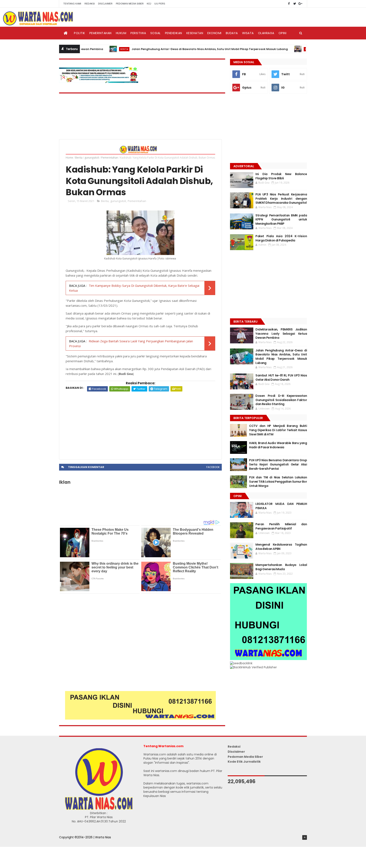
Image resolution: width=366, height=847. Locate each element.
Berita (101, 49)
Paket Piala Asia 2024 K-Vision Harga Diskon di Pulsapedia (281, 238)
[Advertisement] (140, 423)
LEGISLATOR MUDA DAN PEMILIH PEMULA (281, 506)
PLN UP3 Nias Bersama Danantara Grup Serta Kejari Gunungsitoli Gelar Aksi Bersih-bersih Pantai (278, 464)
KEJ (149, 3)
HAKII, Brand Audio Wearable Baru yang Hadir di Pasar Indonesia (278, 445)
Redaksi (90, 3)
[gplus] (300, 3)
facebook (213, 467)
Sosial (155, 33)
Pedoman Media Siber (130, 3)
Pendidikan (173, 33)
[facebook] (289, 3)
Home (69, 157)
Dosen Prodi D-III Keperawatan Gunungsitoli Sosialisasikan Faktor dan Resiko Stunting (281, 400)
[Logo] (99, 809)
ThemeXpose (69, 842)
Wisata (248, 33)
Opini (283, 33)
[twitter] (294, 3)
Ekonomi (214, 33)
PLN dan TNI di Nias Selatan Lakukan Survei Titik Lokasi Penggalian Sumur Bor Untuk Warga (278, 481)
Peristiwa (138, 33)
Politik (79, 33)
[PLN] (98, 82)
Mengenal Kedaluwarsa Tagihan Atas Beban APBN (281, 546)
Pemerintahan (100, 33)
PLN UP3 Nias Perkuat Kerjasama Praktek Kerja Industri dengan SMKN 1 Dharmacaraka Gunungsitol (281, 198)
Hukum (121, 33)
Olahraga (266, 33)
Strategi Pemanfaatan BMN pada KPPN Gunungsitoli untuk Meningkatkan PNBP (281, 219)
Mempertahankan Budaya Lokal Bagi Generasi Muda (281, 567)
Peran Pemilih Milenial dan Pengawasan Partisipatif (281, 526)
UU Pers (159, 3)
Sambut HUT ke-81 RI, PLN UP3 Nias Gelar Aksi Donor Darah (281, 377)
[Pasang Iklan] (140, 718)
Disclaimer (105, 3)
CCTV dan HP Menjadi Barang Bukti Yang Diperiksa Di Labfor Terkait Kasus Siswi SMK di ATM (278, 430)
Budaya (232, 33)
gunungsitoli (92, 157)
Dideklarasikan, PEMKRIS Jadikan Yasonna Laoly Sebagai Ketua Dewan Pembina (281, 333)
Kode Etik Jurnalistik (244, 761)
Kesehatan (194, 33)
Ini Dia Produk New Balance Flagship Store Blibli (281, 176)
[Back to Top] (304, 837)
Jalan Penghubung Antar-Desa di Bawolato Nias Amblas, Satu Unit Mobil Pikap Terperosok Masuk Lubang (187, 49)
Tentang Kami (72, 3)
